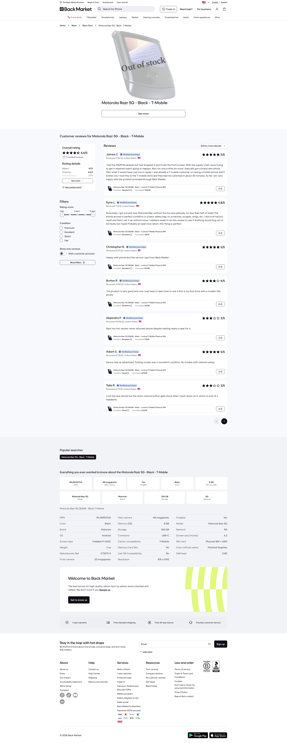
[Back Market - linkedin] (62, 701)
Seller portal (122, 702)
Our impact (65, 677)
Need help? (186, 9)
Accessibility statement (71, 681)
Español (224, 2)
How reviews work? (73, 187)
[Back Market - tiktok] (68, 695)
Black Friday (151, 686)
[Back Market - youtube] (75, 695)
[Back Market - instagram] (62, 695)
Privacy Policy (181, 692)
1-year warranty (124, 673)
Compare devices (154, 673)
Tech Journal (152, 669)
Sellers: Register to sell (127, 698)
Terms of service (182, 669)
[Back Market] (76, 9)
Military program (125, 693)
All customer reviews (156, 677)
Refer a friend (123, 669)
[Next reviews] (224, 421)
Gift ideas (150, 681)
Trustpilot (64, 690)
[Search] (99, 9)
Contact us (93, 669)
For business (204, 9)
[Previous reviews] (216, 421)
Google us (104, 589)
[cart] (224, 9)
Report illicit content (184, 696)
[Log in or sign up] (217, 9)
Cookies (178, 681)
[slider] (62, 215)
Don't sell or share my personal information (185, 686)
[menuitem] (107, 17)
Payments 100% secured (129, 710)
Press (62, 673)
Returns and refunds (98, 681)
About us (64, 669)
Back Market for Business (129, 706)
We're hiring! (65, 686)
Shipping (92, 677)
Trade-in (121, 681)
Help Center (94, 673)
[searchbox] (128, 9)
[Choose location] (206, 2)
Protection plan (124, 677)
